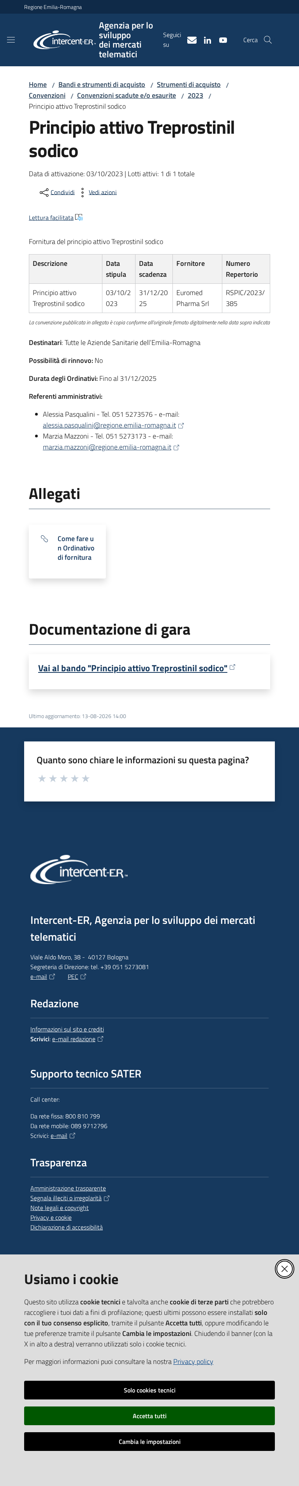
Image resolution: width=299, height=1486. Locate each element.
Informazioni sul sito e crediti (67, 1029)
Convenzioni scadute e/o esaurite (126, 95)
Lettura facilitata (51, 217)
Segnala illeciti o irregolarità (66, 1198)
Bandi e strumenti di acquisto (101, 84)
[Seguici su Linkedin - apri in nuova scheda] (204, 39)
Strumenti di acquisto (189, 84)
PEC (73, 976)
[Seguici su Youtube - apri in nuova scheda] (220, 39)
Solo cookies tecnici (150, 1390)
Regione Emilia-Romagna (53, 7)
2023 (195, 95)
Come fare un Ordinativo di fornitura (76, 548)
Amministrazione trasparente (68, 1188)
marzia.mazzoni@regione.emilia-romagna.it (107, 447)
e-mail (38, 976)
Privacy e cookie (51, 1217)
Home (38, 84)
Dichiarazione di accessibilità (66, 1227)
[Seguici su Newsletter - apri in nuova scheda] (189, 39)
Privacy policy (193, 1361)
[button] (268, 40)
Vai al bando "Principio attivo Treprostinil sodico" (132, 667)
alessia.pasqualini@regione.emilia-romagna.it (109, 425)
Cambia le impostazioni (150, 1441)
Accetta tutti (150, 1416)
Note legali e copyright (59, 1207)
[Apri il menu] (11, 39)
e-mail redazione (73, 1039)
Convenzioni (47, 95)
